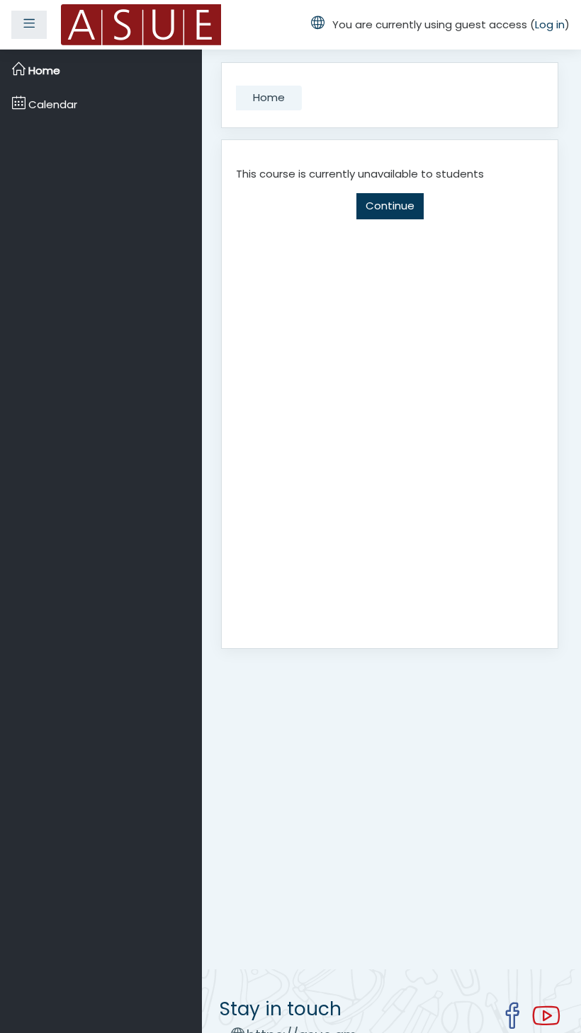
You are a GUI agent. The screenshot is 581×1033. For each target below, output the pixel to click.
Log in (550, 24)
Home (269, 97)
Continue (390, 205)
